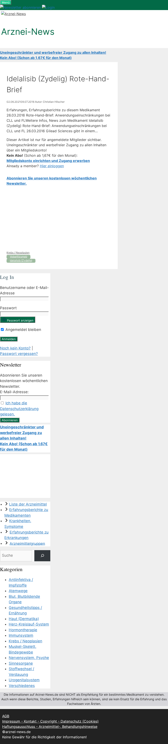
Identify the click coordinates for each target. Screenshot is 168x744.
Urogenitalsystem (24, 680)
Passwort (8, 308)
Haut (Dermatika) (24, 619)
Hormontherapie (23, 630)
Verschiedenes (22, 685)
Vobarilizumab (18, 256)
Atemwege (18, 591)
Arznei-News (27, 31)
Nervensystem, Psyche (29, 657)
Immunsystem (21, 635)
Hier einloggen (52, 166)
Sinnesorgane (21, 663)
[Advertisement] (59, 218)
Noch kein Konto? (15, 348)
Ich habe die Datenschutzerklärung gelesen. (19, 408)
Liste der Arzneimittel (28, 504)
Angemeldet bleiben (22, 329)
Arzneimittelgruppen (27, 543)
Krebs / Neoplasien (18, 252)
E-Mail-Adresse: (14, 392)
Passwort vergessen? (19, 353)
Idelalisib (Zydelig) (21, 260)
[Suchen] (42, 555)
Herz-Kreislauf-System (29, 624)
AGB (5, 716)
